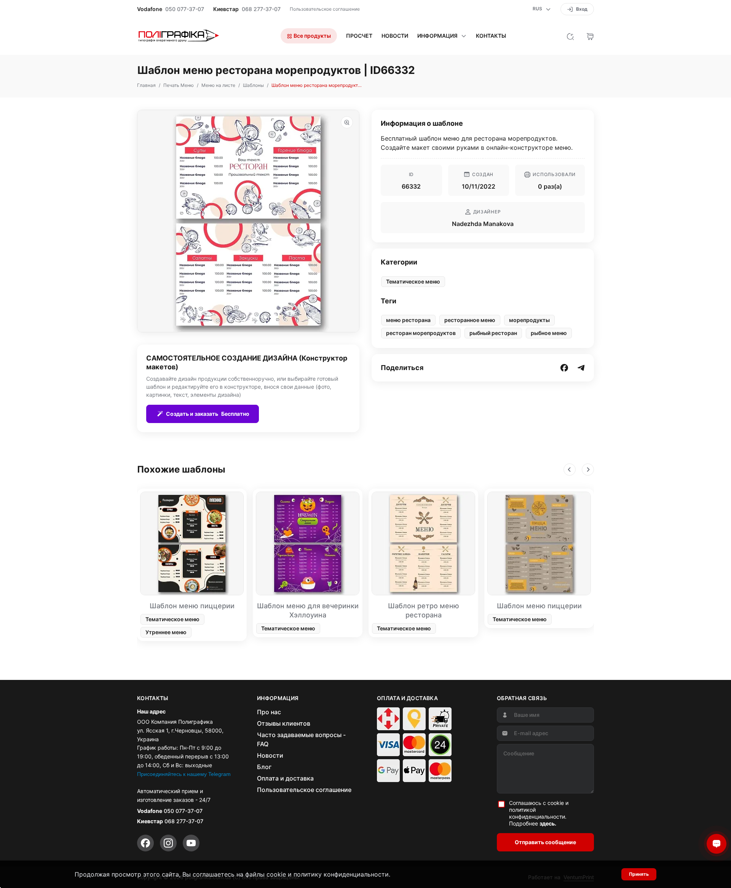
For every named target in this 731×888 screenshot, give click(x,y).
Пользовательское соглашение (325, 9)
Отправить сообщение (545, 842)
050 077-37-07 (184, 9)
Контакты (491, 36)
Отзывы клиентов (283, 723)
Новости (394, 36)
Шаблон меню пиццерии (192, 606)
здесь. (547, 823)
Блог (264, 767)
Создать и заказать (207, 413)
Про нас (269, 712)
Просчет (359, 36)
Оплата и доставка (285, 778)
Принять (639, 874)
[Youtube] (191, 843)
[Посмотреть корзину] (590, 35)
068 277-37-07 (261, 9)
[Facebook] (145, 843)
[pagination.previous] (569, 469)
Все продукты (311, 35)
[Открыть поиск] (570, 35)
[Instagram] (168, 843)
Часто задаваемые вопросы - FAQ (301, 739)
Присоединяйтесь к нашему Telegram (184, 774)
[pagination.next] (588, 469)
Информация (437, 36)
